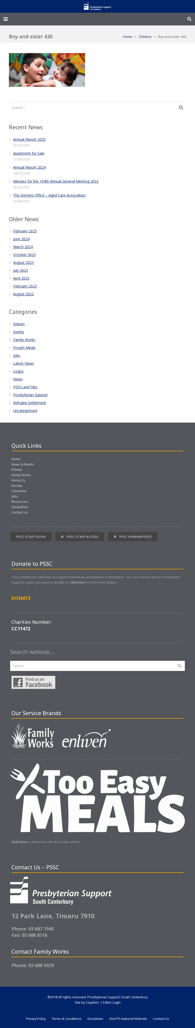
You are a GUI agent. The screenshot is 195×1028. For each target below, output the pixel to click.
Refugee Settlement (29, 402)
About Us (18, 480)
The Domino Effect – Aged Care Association (49, 195)
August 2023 (23, 262)
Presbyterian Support (30, 394)
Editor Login (112, 1002)
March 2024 (23, 246)
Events (18, 331)
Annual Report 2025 (29, 139)
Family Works (24, 339)
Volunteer (19, 491)
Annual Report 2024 (29, 167)
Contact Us (19, 512)
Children (145, 37)
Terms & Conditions (67, 1019)
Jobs (16, 355)
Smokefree (19, 507)
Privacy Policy (36, 1019)
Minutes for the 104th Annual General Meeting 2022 (56, 181)
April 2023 (21, 278)
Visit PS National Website (128, 1019)
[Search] (189, 19)
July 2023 (20, 270)
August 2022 (23, 294)
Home (127, 37)
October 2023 (24, 254)
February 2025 (25, 231)
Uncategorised (25, 410)
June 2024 (21, 238)
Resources (19, 502)
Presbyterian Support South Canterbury (117, 997)
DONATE (21, 598)
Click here (77, 582)
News (18, 379)
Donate (17, 486)
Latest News (23, 363)
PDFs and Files (25, 386)
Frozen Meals (24, 347)
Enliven (19, 324)
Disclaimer (95, 1019)
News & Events (22, 464)
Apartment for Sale (28, 153)
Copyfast (92, 1002)
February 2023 (25, 286)
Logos (18, 371)
